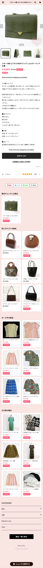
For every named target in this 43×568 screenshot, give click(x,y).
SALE (3, 527)
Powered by (19, 549)
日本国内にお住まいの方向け (21, 162)
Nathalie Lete (6, 521)
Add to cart (21, 156)
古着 (3, 515)
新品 (3, 509)
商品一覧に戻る (21, 537)
